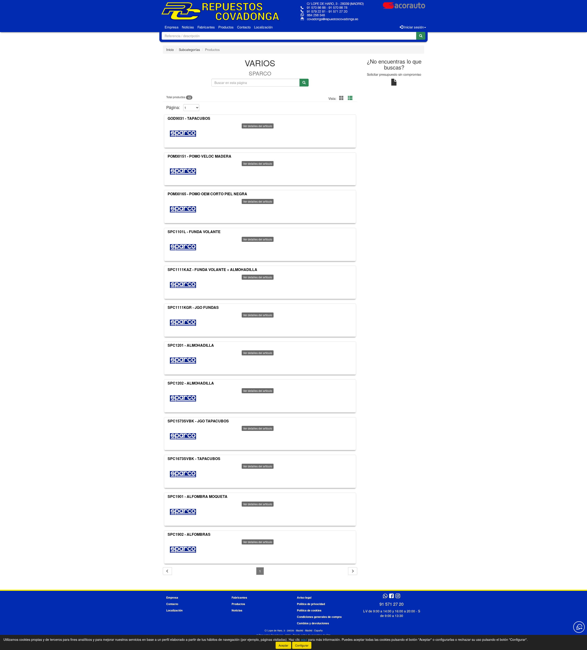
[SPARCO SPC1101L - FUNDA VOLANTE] (183, 247)
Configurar (301, 645)
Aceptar (283, 645)
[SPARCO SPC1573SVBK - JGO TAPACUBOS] (183, 436)
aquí (304, 639)
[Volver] (167, 571)
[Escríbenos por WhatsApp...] (385, 596)
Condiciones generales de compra (319, 617)
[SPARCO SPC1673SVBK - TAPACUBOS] (183, 474)
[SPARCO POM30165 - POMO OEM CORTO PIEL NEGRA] (183, 209)
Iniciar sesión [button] (413, 27)
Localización (263, 27)
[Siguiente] (352, 571)
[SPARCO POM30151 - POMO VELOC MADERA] (183, 171)
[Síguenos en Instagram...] (397, 596)
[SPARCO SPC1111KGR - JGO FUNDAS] (183, 322)
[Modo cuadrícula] (341, 98)
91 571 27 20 (391, 604)
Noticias (188, 27)
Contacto (244, 27)
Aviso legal (304, 597)
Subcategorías (189, 49)
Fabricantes (206, 27)
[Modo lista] (350, 98)
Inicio (170, 49)
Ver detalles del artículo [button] (257, 126)
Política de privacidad (311, 604)
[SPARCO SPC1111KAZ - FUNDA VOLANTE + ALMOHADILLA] (183, 284)
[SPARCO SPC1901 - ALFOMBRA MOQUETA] (183, 511)
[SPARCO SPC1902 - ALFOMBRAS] (183, 549)
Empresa (171, 27)
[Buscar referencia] (304, 82)
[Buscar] (420, 36)
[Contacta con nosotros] (579, 627)
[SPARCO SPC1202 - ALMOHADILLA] (183, 398)
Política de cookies (309, 610)
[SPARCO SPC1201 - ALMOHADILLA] (183, 360)
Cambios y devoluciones (313, 623)
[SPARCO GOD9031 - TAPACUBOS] (183, 133)
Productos (226, 27)
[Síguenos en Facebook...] (391, 596)
